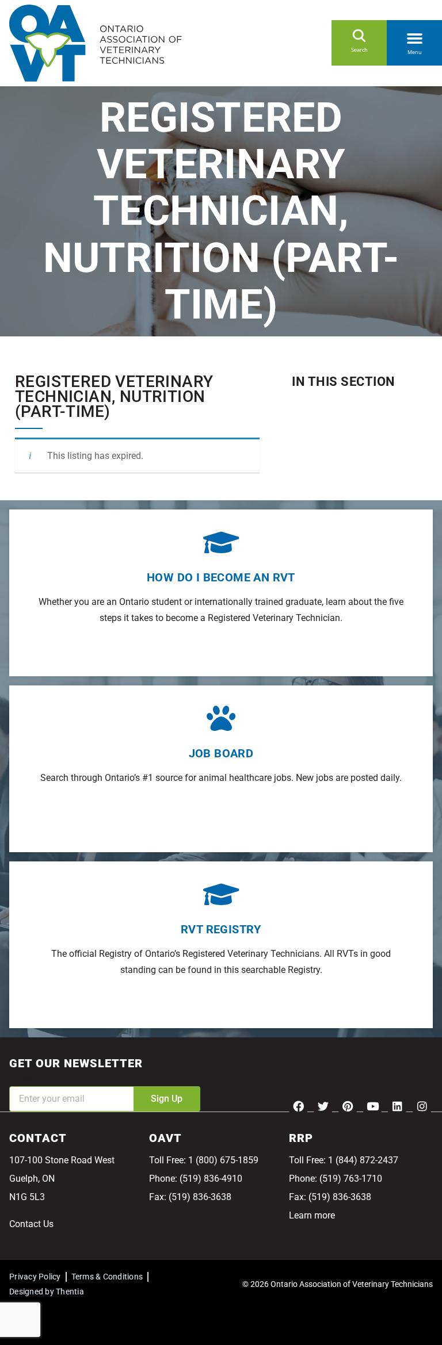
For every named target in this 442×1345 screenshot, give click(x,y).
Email (20, 1078)
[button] (414, 36)
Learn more (312, 1215)
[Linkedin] (397, 1106)
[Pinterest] (348, 1106)
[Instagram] (422, 1106)
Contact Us (31, 1223)
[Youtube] (372, 1106)
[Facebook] (298, 1106)
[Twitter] (323, 1106)
